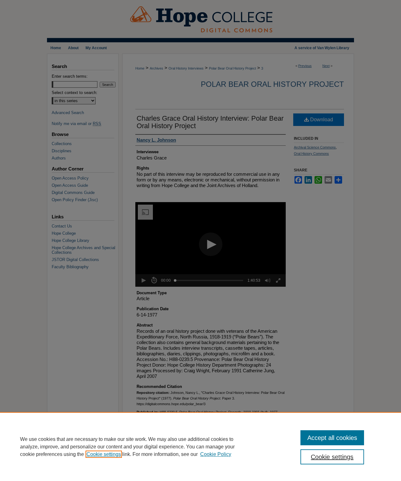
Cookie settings (103, 454)
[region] (200, 446)
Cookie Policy (215, 454)
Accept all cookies (332, 437)
